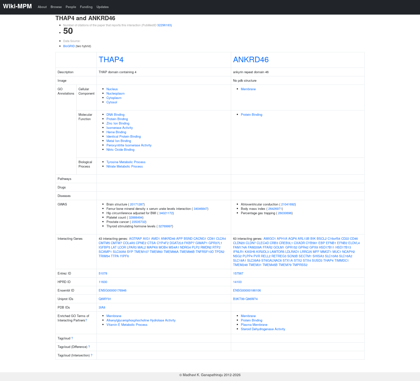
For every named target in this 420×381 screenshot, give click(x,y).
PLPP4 (248, 256)
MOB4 (163, 247)
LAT (114, 247)
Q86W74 (251, 298)
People (71, 6)
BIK (313, 238)
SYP (130, 251)
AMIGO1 (269, 238)
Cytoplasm (114, 97)
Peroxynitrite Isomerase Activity (129, 145)
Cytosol (111, 102)
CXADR (299, 242)
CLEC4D (263, 242)
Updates (102, 6)
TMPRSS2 (299, 264)
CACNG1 (199, 238)
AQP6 (292, 238)
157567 (238, 273)
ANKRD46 (251, 58)
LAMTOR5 (277, 251)
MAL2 (142, 247)
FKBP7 (189, 242)
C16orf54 (334, 238)
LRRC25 (306, 251)
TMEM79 (285, 264)
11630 (103, 281)
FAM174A (240, 247)
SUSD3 (317, 260)
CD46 (354, 238)
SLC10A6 (331, 256)
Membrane (248, 89)
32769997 (165, 226)
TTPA (115, 256)
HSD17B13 (343, 247)
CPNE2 (141, 242)
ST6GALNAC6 (271, 260)
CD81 (211, 238)
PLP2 (196, 247)
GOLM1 (278, 247)
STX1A (288, 260)
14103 (237, 281)
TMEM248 (240, 264)
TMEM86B (187, 251)
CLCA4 (221, 238)
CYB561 (311, 242)
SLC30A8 (119, 251)
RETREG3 (278, 256)
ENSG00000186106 (247, 290)
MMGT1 (326, 251)
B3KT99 (239, 298)
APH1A (282, 238)
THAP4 (111, 58)
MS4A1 (174, 247)
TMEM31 (255, 264)
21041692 (288, 204)
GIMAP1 (201, 242)
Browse (56, 6)
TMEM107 (141, 251)
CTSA (151, 242)
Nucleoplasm (115, 93)
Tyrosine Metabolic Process (126, 161)
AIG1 (146, 238)
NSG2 (237, 256)
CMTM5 (104, 242)
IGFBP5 (104, 247)
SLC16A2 (345, 256)
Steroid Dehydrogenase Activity (263, 329)
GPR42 (303, 247)
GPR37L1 (215, 242)
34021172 (166, 213)
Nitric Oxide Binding (120, 149)
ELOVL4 (354, 242)
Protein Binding (117, 118)
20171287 (137, 204)
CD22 (345, 238)
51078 (103, 273)
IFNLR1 (238, 251)
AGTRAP (135, 238)
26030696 (285, 213)
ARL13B (303, 238)
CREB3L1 (286, 242)
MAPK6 (152, 247)
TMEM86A (171, 251)
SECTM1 (305, 256)
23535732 (138, 221)
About (42, 6)
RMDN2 (206, 247)
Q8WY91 (105, 298)
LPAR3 (132, 247)
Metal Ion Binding (118, 140)
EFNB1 (331, 242)
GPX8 (313, 247)
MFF (316, 251)
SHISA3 (318, 256)
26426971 (275, 208)
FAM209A (255, 247)
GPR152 (291, 247)
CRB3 (274, 242)
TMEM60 (156, 251)
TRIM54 (104, 256)
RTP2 (216, 247)
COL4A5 (129, 242)
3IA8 (102, 307)
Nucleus (112, 89)
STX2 (298, 260)
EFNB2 (342, 242)
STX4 (307, 260)
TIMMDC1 (341, 260)
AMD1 (155, 238)
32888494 (135, 217)
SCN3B (292, 256)
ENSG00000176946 (112, 290)
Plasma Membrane (254, 324)
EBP (321, 242)
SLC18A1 (239, 260)
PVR (257, 256)
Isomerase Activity (119, 127)
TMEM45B (270, 264)
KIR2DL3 (262, 251)
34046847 (200, 208)
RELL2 (266, 256)
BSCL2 (322, 238)
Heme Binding (116, 132)
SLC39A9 (253, 260)
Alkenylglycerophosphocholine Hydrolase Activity (141, 320)
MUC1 (336, 251)
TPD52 (219, 251)
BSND (188, 238)
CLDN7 (251, 242)
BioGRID (69, 46)
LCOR (122, 247)
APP (179, 238)
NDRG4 (185, 247)
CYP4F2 (163, 242)
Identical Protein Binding (123, 136)
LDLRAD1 (292, 251)
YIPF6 (124, 256)
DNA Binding (115, 114)
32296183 (164, 25)
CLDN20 (239, 242)
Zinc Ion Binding (117, 123)
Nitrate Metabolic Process (124, 166)
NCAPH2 (348, 251)
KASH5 (250, 251)
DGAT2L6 (176, 242)
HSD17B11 (326, 247)
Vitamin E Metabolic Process (127, 324)
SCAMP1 (105, 251)
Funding (86, 6)
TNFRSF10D (205, 251)
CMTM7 (116, 242)
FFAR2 (267, 247)
